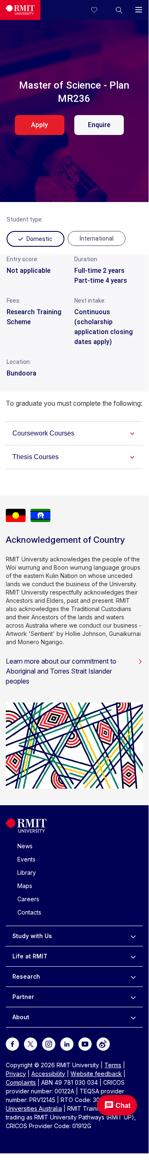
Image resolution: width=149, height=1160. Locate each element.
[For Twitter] (30, 1043)
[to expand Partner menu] (133, 997)
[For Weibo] (103, 1043)
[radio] (96, 238)
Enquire (99, 125)
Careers (28, 898)
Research (26, 976)
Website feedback (96, 1073)
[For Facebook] (12, 1043)
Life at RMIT (29, 956)
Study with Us (32, 935)
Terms (112, 1065)
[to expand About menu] (133, 1017)
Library (26, 872)
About (20, 1016)
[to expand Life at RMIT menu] (133, 956)
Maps (24, 885)
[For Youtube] (85, 1043)
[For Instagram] (48, 1043)
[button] (119, 10)
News (25, 846)
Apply (39, 125)
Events (26, 859)
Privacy (16, 1073)
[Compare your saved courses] (99, 10)
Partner (23, 996)
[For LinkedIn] (66, 1043)
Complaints (21, 1082)
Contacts (29, 912)
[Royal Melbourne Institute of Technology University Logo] (20, 10)
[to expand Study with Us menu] (133, 936)
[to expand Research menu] (133, 976)
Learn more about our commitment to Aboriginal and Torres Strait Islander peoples (61, 671)
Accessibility (48, 1073)
